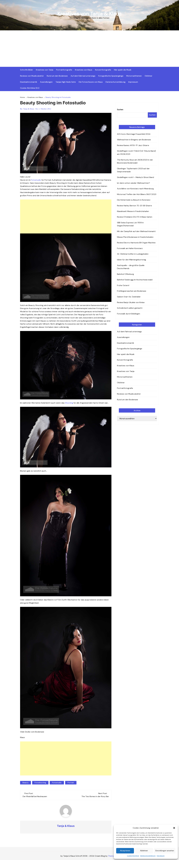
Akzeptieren (125, 850)
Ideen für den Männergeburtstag (131, 259)
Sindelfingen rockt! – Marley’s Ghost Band (135, 177)
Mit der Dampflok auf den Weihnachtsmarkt (136, 231)
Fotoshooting (40, 782)
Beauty (25, 782)
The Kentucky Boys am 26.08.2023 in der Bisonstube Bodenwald (135, 161)
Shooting (69, 403)
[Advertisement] (89, 49)
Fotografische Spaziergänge (110, 76)
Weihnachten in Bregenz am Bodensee (134, 139)
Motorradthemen (134, 76)
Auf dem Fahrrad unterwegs (83, 76)
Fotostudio (36, 180)
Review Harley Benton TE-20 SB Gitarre (134, 205)
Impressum (161, 856)
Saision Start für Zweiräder (129, 296)
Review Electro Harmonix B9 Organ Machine (136, 242)
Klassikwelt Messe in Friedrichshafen (133, 211)
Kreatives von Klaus (83, 70)
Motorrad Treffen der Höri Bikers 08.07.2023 (136, 194)
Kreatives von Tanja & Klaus (89, 13)
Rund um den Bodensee (57, 76)
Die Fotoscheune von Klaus (91, 82)
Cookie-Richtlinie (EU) (29, 88)
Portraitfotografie (64, 70)
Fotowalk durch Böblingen (128, 313)
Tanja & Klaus (28, 109)
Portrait (71, 782)
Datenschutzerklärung (147, 856)
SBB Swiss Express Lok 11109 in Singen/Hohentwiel (130, 224)
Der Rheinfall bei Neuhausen (35, 796)
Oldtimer (148, 76)
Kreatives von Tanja (44, 70)
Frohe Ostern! (123, 285)
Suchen (120, 109)
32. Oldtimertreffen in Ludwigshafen (132, 254)
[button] (174, 828)
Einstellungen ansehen (164, 850)
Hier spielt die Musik (122, 70)
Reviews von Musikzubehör (32, 76)
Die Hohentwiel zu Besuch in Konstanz (133, 200)
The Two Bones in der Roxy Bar (95, 796)
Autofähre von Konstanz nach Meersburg (135, 188)
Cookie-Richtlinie (133, 856)
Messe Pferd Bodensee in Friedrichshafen (135, 237)
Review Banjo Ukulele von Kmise (131, 302)
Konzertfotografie (103, 70)
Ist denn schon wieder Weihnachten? (133, 183)
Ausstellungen (46, 82)
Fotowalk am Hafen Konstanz (130, 248)
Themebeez (113, 856)
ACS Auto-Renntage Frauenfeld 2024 (133, 134)
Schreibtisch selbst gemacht (129, 308)
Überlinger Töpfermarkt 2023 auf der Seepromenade (133, 170)
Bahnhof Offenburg (125, 274)
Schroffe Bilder (26, 70)
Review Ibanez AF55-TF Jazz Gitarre (133, 145)
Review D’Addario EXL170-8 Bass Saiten (134, 217)
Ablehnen (144, 850)
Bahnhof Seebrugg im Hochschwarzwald (134, 279)
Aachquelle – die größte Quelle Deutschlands (130, 267)
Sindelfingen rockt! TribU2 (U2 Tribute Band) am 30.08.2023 (136, 152)
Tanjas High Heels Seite (66, 82)
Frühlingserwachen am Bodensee (131, 291)
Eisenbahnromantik (28, 82)
